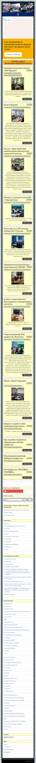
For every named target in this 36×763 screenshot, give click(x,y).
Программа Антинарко (9, 648)
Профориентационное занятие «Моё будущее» (17, 69)
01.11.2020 (29, 383)
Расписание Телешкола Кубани (11, 566)
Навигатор (6, 675)
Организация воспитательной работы (13, 635)
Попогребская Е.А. (8, 691)
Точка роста (6, 523)
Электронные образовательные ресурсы (13, 581)
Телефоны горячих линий (10, 614)
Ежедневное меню (8, 512)
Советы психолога (8, 616)
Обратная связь (8, 547)
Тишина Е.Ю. (7, 688)
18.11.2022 (29, 153)
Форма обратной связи (9, 515)
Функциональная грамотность (11, 695)
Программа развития (8, 609)
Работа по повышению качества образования (14, 716)
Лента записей (7, 747)
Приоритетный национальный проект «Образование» (16, 630)
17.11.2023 (29, 104)
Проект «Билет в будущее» (15, 381)
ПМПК (5, 619)
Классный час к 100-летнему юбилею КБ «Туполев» (16, 229)
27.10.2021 (29, 304)
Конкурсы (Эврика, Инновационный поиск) (14, 713)
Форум (5, 718)
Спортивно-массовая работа (11, 645)
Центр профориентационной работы (13, 75)
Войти (5, 744)
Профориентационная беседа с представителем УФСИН (17, 265)
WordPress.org (7, 752)
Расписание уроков (8, 564)
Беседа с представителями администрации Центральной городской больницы (16, 151)
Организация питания (9, 659)
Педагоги (6, 533)
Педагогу (6, 729)
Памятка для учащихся (9, 594)
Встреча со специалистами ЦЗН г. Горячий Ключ (17, 198)
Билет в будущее (8, 73)
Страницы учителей (8, 683)
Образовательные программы (11, 531)
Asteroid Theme (29, 761)
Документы (7, 528)
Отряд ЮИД (6, 673)
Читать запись (27, 99)
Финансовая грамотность (9, 705)
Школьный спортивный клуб (10, 665)
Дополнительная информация (11, 544)
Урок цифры (6, 708)
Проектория (6, 703)
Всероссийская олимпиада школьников (13, 724)
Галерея (6, 549)
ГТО (5, 653)
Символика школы (8, 603)
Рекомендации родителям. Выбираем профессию (15, 457)
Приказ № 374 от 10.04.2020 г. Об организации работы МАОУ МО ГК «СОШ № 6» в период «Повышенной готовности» (17, 590)
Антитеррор (7, 637)
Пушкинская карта (8, 710)
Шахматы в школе (8, 670)
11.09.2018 (29, 426)
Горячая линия (7, 561)
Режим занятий (7, 539)
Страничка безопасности (9, 657)
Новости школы (17, 73)
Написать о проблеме (13, 54)
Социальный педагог (8, 622)
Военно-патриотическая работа (11, 643)
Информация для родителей (10, 678)
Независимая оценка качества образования (14, 697)
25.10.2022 (29, 199)
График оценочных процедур (10, 624)
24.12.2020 (29, 336)
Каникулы (6, 650)
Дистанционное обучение (10, 559)
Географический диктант (9, 681)
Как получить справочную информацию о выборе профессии (15, 442)
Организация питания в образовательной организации (16, 510)
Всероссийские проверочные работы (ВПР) (14, 700)
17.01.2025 (29, 70)
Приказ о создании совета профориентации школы (15, 424)
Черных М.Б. (7, 686)
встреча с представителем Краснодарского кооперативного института (18, 301)
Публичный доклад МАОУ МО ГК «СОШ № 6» (15, 721)
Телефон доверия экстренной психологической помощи (17, 611)
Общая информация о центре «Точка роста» (14, 526)
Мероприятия (7, 541)
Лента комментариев (8, 749)
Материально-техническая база (11, 536)
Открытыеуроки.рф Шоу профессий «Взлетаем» (14, 335)
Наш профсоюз (7, 667)
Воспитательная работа (9, 632)
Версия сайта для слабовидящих (14, 491)
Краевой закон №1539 (9, 640)
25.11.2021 (29, 230)
